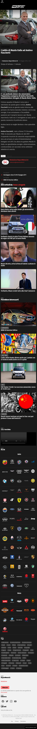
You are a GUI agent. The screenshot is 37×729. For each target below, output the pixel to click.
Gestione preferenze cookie (30, 727)
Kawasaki (26, 650)
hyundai (27, 647)
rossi (25, 663)
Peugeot (4, 663)
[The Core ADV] (5, 689)
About (3, 156)
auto (9, 645)
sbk (30, 663)
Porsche (12, 663)
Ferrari (4, 647)
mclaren (18, 655)
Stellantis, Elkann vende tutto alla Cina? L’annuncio (18, 291)
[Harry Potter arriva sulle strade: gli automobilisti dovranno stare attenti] (18, 198)
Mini (25, 658)
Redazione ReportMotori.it (19, 160)
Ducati (29, 645)
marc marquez (22, 652)
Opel (29, 660)
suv (3, 665)
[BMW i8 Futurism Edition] (18, 314)
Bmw (14, 645)
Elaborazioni (5, 327)
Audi (3, 645)
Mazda (11, 655)
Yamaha (19, 668)
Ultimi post (9, 156)
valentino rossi (24, 665)
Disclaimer (23, 721)
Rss (12, 721)
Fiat (10, 647)
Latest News (4, 355)
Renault (19, 663)
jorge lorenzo (17, 650)
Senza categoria (19, 185)
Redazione (4, 681)
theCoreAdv (4, 692)
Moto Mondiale (6, 660)
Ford (15, 647)
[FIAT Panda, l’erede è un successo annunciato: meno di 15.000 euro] (18, 373)
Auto (3, 384)
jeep (10, 650)
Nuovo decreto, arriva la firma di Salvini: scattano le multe (18, 265)
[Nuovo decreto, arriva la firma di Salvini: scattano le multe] (18, 252)
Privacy (16, 721)
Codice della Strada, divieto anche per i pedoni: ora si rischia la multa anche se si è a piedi (18, 359)
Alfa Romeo (5, 642)
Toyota (15, 665)
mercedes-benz (6, 658)
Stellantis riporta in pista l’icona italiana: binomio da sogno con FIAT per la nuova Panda (17, 237)
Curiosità (4, 414)
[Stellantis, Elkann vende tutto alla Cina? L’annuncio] (18, 279)
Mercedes (25, 655)
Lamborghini (5, 652)
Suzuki (9, 665)
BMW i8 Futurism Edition (9, 330)
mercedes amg (17, 658)
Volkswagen (5, 668)
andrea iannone (27, 642)
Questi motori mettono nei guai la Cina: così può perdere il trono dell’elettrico (17, 417)
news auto (15, 660)
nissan (23, 660)
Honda (20, 647)
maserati (4, 655)
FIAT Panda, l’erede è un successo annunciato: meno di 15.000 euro (18, 388)
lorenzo (14, 652)
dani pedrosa (21, 645)
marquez (31, 652)
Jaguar (4, 650)
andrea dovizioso (15, 642)
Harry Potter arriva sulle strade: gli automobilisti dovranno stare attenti (17, 210)
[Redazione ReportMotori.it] (5, 164)
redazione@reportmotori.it (17, 162)
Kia (32, 650)
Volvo (13, 668)
